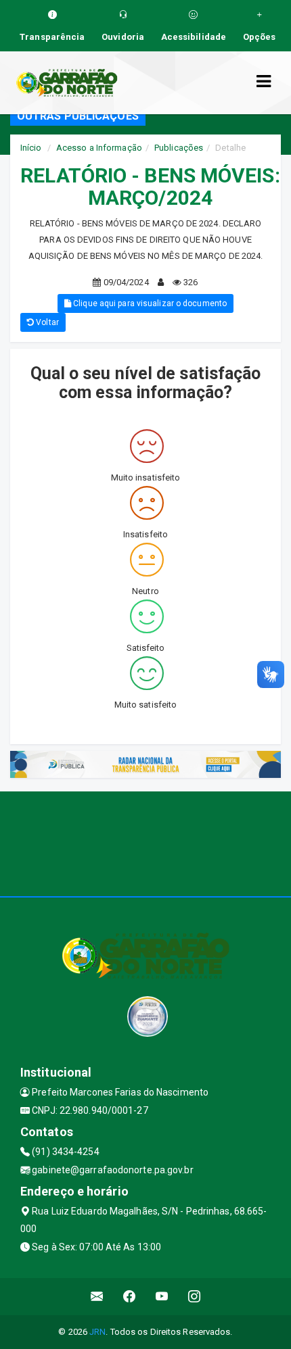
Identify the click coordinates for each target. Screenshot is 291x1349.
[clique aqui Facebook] (129, 1296)
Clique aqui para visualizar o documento (149, 303)
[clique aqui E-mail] (97, 1296)
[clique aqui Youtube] (162, 1296)
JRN (97, 1332)
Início (31, 148)
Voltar (46, 322)
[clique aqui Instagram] (194, 1296)
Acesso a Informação (99, 148)
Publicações (178, 148)
